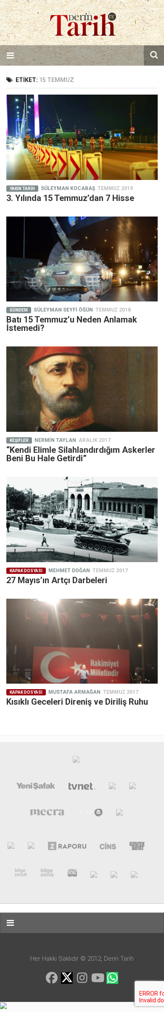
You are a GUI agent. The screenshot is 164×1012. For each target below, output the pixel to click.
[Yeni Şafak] (35, 788)
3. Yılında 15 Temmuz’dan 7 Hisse (70, 198)
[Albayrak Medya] (76, 761)
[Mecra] (47, 814)
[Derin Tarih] (11, 847)
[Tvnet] (82, 788)
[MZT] (90, 814)
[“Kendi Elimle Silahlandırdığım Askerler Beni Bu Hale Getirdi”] (82, 389)
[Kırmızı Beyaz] (72, 874)
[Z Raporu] (67, 847)
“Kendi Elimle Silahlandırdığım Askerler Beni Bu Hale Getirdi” (80, 454)
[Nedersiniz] (134, 874)
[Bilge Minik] (47, 874)
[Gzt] (112, 788)
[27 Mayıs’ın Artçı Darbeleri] (82, 519)
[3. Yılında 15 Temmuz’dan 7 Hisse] (82, 137)
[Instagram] (82, 978)
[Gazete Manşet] (119, 814)
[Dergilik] (114, 874)
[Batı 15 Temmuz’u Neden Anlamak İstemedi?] (82, 259)
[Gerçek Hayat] (137, 847)
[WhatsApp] (112, 978)
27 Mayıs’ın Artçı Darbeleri (56, 580)
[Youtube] (97, 978)
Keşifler (19, 440)
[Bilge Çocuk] (21, 874)
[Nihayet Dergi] (31, 847)
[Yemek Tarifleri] (132, 788)
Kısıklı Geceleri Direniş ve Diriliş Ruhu (77, 702)
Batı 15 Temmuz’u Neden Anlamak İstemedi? (71, 323)
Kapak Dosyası (26, 570)
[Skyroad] (93, 874)
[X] (67, 978)
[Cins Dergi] (108, 847)
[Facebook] (52, 978)
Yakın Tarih (22, 188)
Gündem (19, 310)
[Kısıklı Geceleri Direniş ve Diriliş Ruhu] (82, 641)
